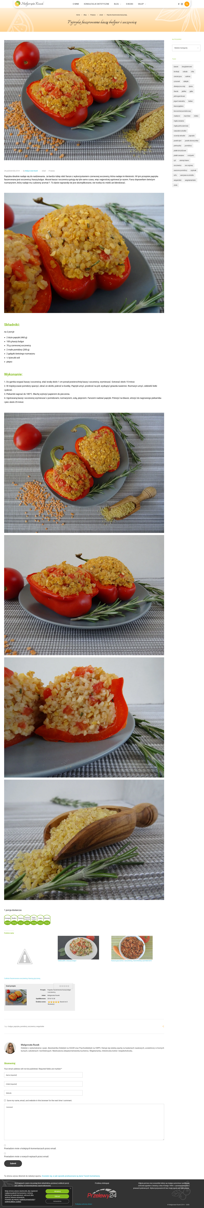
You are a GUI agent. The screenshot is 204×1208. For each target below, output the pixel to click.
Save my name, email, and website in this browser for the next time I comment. (39, 1100)
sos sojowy (189, 165)
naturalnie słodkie (180, 131)
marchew (187, 116)
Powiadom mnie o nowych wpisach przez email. (26, 1156)
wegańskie (40, 1026)
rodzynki (191, 155)
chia (192, 72)
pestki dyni (177, 141)
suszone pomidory (180, 170)
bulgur (10, 1026)
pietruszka (177, 146)
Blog (85, 15)
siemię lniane (184, 160)
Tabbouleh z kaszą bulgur (67, 961)
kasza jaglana (178, 106)
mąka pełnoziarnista (181, 126)
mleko (196, 116)
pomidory (23, 1026)
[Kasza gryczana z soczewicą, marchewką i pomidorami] (137, 947)
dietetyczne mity (179, 86)
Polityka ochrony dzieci (83, 1204)
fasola (176, 91)
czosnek (177, 81)
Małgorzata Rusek (31, 171)
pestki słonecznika (191, 141)
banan (176, 67)
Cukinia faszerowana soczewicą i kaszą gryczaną (22, 978)
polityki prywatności (27, 1199)
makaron (177, 116)
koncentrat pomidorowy (182, 111)
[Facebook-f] (178, 4)
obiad (101, 15)
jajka (191, 91)
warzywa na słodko (187, 175)
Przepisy (93, 15)
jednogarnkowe (179, 96)
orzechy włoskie (179, 136)
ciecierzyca (178, 76)
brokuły (176, 72)
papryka (17, 1026)
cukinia (187, 76)
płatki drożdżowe (180, 151)
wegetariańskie (190, 180)
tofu (175, 175)
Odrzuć (57, 1196)
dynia (191, 86)
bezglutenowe (187, 67)
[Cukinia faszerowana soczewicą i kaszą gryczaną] (29, 956)
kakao (190, 101)
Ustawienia (57, 1201)
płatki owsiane (179, 155)
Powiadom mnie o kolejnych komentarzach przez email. (30, 1148)
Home (78, 15)
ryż (175, 160)
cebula (185, 72)
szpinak (193, 170)
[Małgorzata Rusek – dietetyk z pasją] (29, 4)
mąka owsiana (179, 121)
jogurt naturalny (179, 101)
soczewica (32, 1026)
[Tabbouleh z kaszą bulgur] (83, 947)
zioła (175, 185)
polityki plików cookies (13, 1202)
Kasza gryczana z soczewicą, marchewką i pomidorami (131, 961)
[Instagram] (182, 4)
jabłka (184, 91)
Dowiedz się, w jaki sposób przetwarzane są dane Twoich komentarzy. (71, 1176)
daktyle (185, 81)
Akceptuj (57, 1191)
